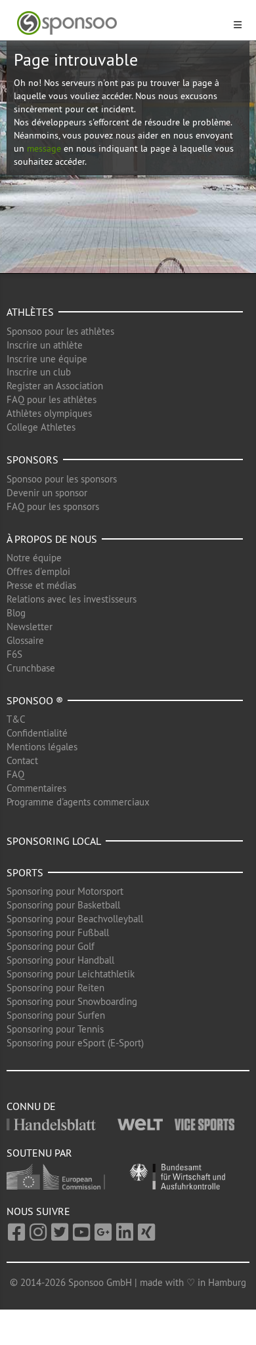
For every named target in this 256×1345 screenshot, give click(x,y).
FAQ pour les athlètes (51, 399)
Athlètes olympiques (49, 413)
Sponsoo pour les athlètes (60, 331)
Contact (22, 760)
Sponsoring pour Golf (51, 946)
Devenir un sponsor (47, 492)
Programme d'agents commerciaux (78, 802)
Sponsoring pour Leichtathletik (71, 974)
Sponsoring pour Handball (60, 960)
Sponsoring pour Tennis (55, 1029)
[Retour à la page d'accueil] (120, 23)
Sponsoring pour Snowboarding (72, 1001)
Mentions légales (42, 746)
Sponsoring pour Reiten (55, 987)
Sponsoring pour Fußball (58, 932)
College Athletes (41, 427)
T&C (16, 719)
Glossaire (25, 640)
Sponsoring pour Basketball (63, 905)
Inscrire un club (39, 372)
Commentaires (36, 788)
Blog (16, 613)
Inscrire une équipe (47, 358)
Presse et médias (41, 585)
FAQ (15, 774)
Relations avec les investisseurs (72, 599)
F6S (14, 654)
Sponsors (32, 459)
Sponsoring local (54, 840)
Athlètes (30, 311)
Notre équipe (34, 557)
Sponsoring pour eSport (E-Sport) (75, 1042)
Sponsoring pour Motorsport (65, 891)
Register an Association (55, 385)
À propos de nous (52, 538)
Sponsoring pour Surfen (56, 1015)
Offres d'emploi (38, 571)
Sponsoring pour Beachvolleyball (75, 918)
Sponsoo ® (35, 700)
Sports (25, 872)
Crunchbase (31, 668)
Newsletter (30, 626)
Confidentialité (37, 733)
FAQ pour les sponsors (53, 506)
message (44, 148)
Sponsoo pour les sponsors (62, 479)
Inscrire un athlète (45, 345)
